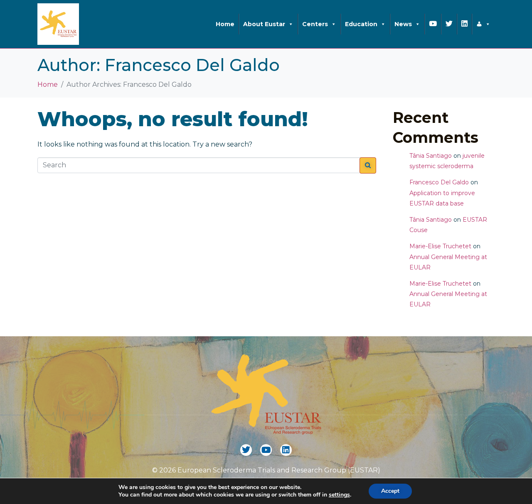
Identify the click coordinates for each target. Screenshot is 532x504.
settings (339, 495)
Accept (390, 491)
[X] (483, 24)
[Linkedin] (286, 450)
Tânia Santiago (430, 155)
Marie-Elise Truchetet (440, 246)
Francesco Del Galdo (439, 182)
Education (361, 24)
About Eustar (264, 24)
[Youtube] (266, 450)
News (403, 24)
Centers (315, 24)
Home (225, 24)
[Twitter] (246, 450)
